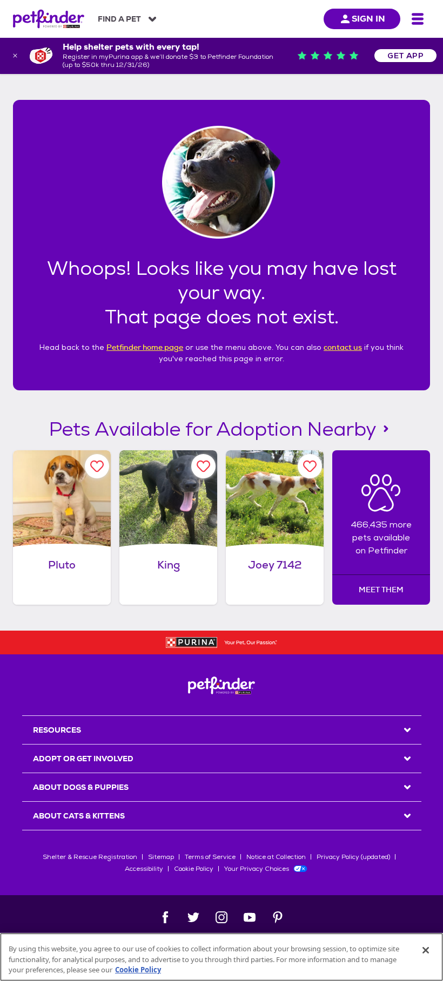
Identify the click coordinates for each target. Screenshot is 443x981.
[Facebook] (165, 917)
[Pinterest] (278, 917)
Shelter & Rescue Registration (90, 857)
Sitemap (161, 857)
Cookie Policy (193, 868)
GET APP (405, 55)
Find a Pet (119, 19)
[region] (221, 957)
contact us (343, 347)
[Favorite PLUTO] (97, 466)
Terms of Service (210, 857)
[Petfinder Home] (48, 19)
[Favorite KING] (203, 466)
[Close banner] (15, 55)
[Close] (426, 950)
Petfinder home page (144, 347)
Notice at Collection (276, 857)
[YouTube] (250, 917)
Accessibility (144, 868)
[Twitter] (193, 917)
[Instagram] (221, 917)
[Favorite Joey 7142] (310, 466)
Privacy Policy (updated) (353, 857)
